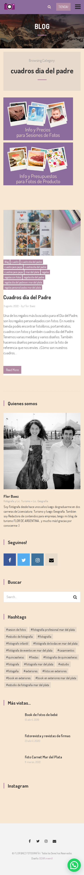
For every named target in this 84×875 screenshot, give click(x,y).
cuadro (15, 262)
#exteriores (30, 671)
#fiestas (33, 657)
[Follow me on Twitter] (23, 559)
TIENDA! (63, 7)
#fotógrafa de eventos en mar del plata (29, 650)
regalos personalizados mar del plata (22, 287)
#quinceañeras (15, 657)
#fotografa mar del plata (38, 664)
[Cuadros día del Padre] (42, 233)
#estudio (63, 664)
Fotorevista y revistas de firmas (47, 736)
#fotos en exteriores (54, 671)
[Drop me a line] (51, 559)
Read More (12, 370)
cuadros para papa (13, 272)
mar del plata (32, 272)
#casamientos (65, 650)
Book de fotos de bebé (41, 714)
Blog (6, 262)
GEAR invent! (46, 858)
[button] (74, 865)
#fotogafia (12, 671)
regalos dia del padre (34, 277)
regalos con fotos (12, 277)
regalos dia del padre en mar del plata (23, 282)
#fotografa (12, 664)
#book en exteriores (18, 678)
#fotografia (44, 636)
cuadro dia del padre (31, 262)
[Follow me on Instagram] (37, 559)
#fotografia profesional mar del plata (53, 629)
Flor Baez (29, 306)
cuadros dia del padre (35, 267)
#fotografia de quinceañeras (60, 657)
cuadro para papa (13, 267)
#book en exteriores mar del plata (55, 678)
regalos (45, 272)
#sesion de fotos (16, 629)
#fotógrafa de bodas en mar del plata (55, 643)
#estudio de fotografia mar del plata (27, 685)
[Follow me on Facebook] (10, 559)
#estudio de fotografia (19, 636)
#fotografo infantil (17, 643)
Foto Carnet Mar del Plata (43, 757)
